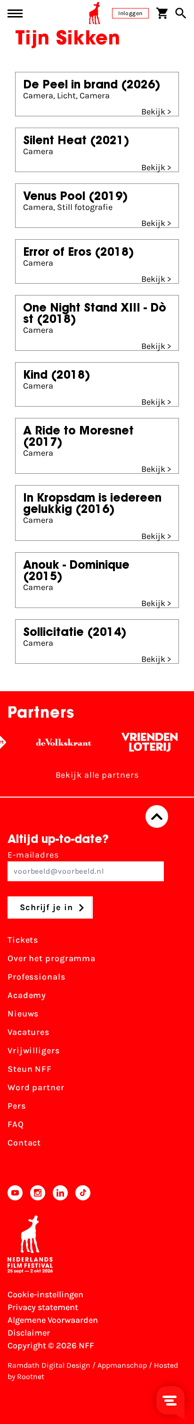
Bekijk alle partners (97, 775)
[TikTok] (82, 1192)
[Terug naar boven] (157, 816)
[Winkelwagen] (162, 13)
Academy (27, 995)
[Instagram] (37, 1192)
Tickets (23, 940)
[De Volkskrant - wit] (59, 742)
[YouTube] (15, 1192)
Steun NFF (30, 1069)
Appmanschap (122, 1365)
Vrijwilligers (34, 1050)
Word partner (36, 1087)
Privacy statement (43, 1307)
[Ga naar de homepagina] (94, 13)
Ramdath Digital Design (49, 1365)
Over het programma (52, 958)
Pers (17, 1106)
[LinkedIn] (60, 1192)
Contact (24, 1142)
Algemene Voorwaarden (53, 1320)
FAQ (16, 1124)
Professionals (36, 977)
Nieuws (23, 1013)
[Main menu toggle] (15, 13)
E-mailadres (33, 855)
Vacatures (28, 1032)
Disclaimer (29, 1333)
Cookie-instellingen (45, 1294)
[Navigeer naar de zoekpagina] (180, 13)
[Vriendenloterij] (145, 742)
